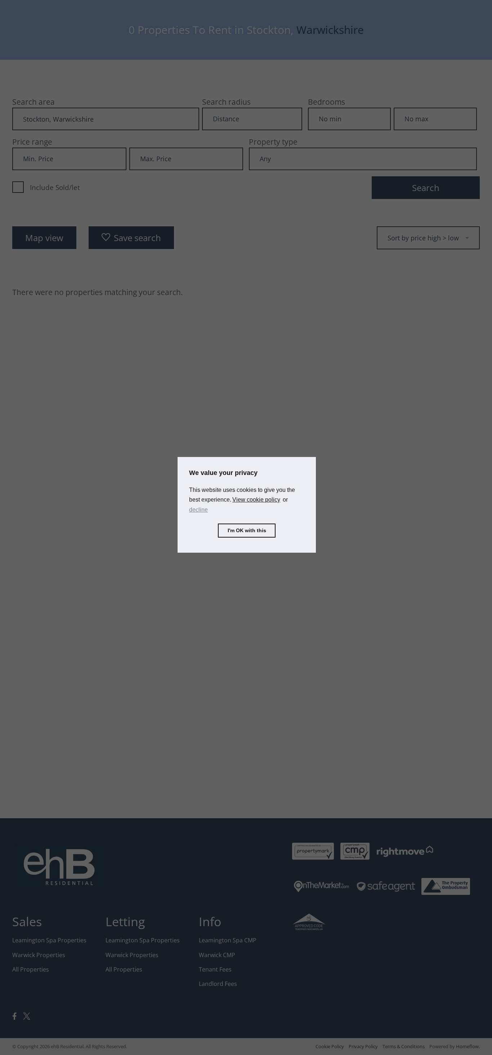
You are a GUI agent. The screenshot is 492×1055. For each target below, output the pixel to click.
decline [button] (198, 510)
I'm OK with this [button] (247, 530)
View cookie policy (256, 500)
